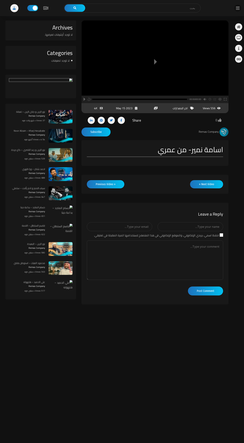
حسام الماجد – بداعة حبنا (33, 207)
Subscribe (96, 132)
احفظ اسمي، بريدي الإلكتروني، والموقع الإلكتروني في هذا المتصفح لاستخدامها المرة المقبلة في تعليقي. (156, 235)
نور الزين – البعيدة (36, 244)
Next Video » (206, 184)
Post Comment (205, 291)
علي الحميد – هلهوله (34, 282)
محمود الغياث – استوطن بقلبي (29, 263)
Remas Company (37, 116)
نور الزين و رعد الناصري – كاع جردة (28, 150)
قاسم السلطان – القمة (33, 225)
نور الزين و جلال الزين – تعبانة (30, 111)
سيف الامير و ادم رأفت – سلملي (28, 188)
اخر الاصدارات (180, 108)
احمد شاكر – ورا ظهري (33, 169)
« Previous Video (105, 184)
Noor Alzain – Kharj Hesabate (29, 130)
